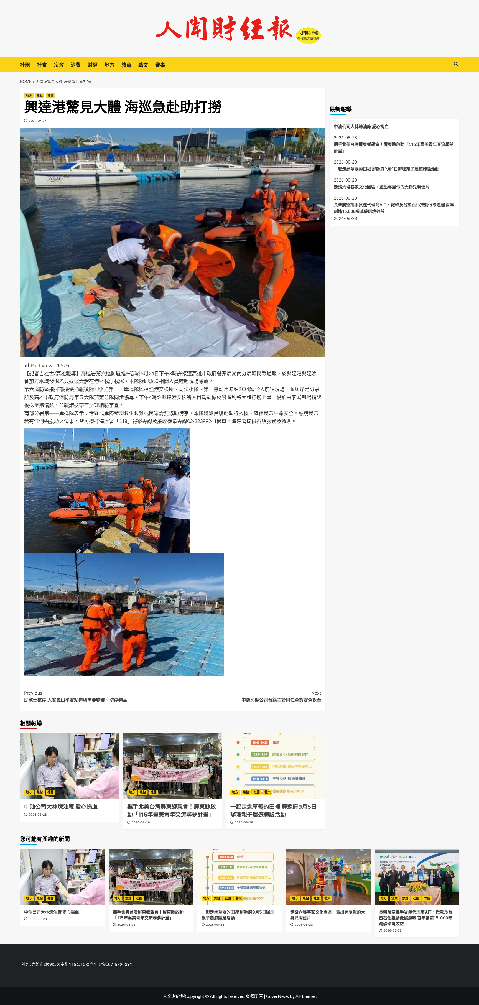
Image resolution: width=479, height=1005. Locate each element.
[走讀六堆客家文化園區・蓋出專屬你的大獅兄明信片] (328, 877)
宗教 (59, 65)
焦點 (40, 96)
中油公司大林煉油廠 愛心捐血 (61, 807)
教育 (126, 65)
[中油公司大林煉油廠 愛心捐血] (69, 766)
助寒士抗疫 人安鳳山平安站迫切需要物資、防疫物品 (75, 696)
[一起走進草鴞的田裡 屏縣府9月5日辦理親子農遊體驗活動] (275, 766)
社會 (42, 65)
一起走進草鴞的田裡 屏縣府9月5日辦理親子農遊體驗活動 (386, 168)
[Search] (455, 64)
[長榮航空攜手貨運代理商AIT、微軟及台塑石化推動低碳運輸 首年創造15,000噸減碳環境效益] (417, 877)
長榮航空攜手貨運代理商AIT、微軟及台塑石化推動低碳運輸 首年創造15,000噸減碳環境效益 (394, 208)
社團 (25, 65)
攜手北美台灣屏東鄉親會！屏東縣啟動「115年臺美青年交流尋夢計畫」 (393, 147)
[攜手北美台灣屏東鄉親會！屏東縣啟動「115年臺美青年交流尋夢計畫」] (172, 766)
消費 (76, 65)
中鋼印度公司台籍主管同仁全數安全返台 (281, 696)
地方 (109, 65)
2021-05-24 (38, 121)
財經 (93, 65)
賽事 (160, 65)
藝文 (143, 65)
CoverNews (277, 996)
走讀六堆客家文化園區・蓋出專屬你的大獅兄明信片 (381, 186)
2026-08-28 (38, 815)
